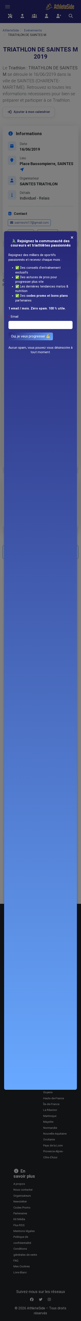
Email (14, 317)
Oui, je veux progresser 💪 (30, 336)
